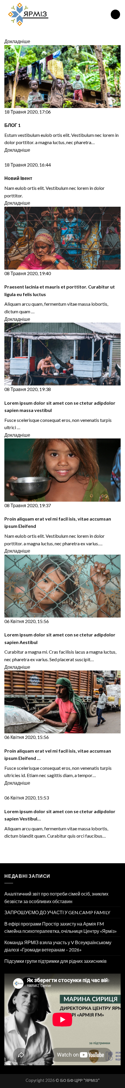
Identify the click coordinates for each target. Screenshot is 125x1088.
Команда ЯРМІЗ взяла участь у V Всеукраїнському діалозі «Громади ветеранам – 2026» (57, 946)
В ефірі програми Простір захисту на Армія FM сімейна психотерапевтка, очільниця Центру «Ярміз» (60, 927)
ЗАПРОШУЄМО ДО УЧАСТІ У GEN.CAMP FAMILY (57, 912)
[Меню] (115, 14)
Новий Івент (18, 178)
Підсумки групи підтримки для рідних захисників (55, 961)
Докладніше (17, 41)
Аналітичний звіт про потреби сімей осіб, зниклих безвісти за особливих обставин (56, 897)
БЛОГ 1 (12, 125)
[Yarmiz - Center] (53, 14)
